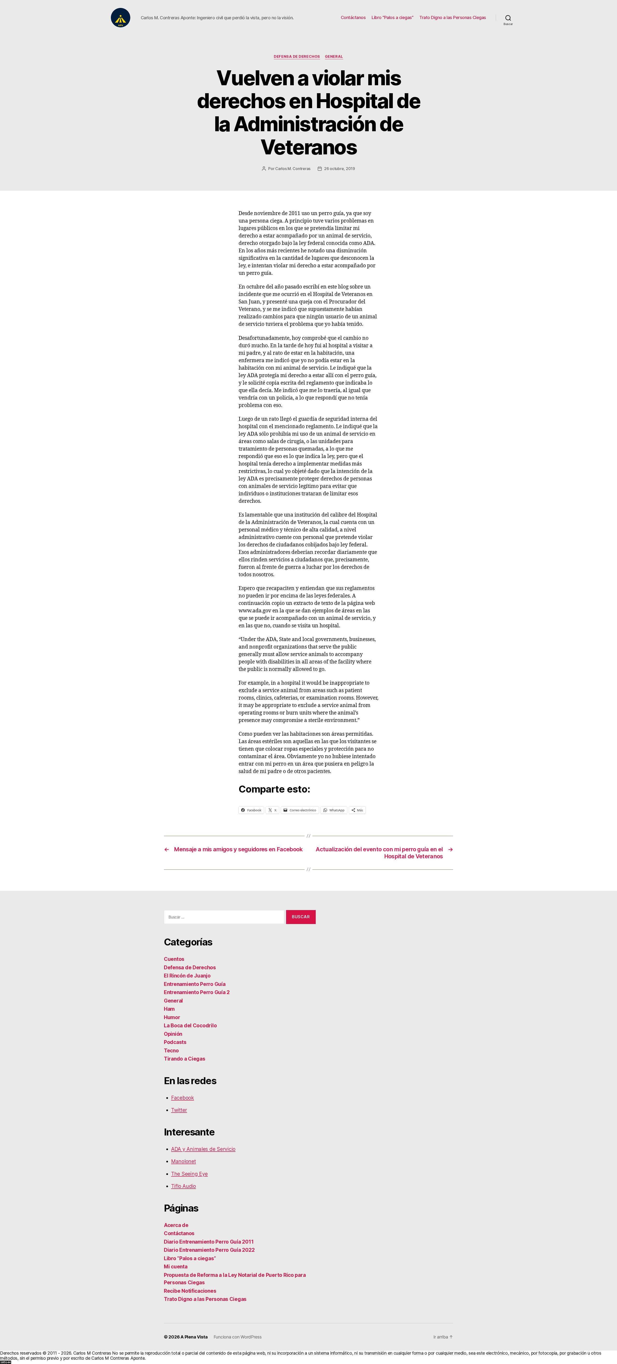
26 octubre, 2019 (339, 168)
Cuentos (174, 959)
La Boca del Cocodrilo (190, 1026)
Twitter (179, 1110)
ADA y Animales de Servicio (203, 1149)
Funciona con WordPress (238, 1336)
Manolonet (183, 1161)
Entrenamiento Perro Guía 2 (197, 992)
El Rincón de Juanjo (187, 976)
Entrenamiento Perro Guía (195, 984)
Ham (169, 1009)
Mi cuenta (176, 1267)
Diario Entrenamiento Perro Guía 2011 (209, 1242)
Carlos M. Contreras (292, 168)
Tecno (171, 1051)
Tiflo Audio (183, 1186)
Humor (172, 1017)
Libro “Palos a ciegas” (392, 17)
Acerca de (176, 1225)
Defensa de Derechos (297, 56)
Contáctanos (353, 17)
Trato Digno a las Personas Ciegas (452, 17)
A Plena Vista (194, 1336)
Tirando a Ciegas (184, 1059)
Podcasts (175, 1042)
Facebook (182, 1098)
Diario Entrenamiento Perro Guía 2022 (209, 1250)
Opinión (173, 1034)
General (334, 56)
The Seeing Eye (189, 1174)
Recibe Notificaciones (190, 1291)
